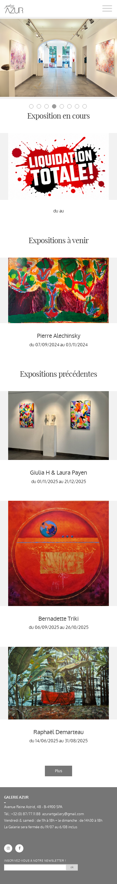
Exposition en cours (58, 116)
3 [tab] (47, 107)
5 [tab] (62, 107)
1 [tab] (32, 107)
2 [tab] (39, 107)
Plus (58, 771)
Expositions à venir (58, 241)
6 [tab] (70, 107)
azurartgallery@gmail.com (63, 814)
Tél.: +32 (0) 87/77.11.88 (23, 814)
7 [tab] (77, 107)
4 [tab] (54, 107)
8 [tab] (85, 107)
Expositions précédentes (58, 374)
